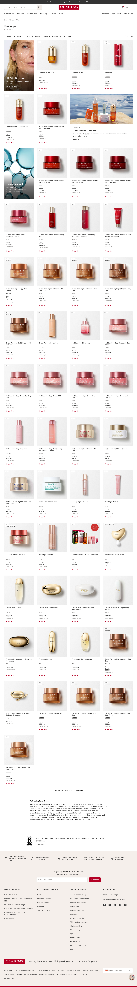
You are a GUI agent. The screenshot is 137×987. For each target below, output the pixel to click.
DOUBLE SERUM (10, 895)
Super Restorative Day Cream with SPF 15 (18, 900)
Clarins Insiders (76, 926)
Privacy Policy (9, 978)
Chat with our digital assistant (115, 899)
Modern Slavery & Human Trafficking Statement (35, 974)
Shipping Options (44, 899)
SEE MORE (75, 139)
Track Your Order (44, 910)
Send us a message (110, 895)
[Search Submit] (39, 7)
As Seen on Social (77, 918)
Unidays (73, 914)
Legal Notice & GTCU (46, 970)
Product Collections (78, 945)
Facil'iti (84, 974)
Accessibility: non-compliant (68, 974)
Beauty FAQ (75, 941)
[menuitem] (123, 7)
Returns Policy (43, 903)
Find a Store (75, 937)
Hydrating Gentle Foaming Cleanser (18, 909)
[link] (101, 119)
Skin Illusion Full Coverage (14, 905)
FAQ (39, 895)
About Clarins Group (78, 895)
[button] (8, 30)
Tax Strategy (9, 974)
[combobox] (118, 970)
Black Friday (9, 918)
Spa (71, 934)
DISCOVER (9, 195)
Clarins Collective (77, 910)
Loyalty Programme (78, 903)
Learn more (40, 844)
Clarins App (74, 906)
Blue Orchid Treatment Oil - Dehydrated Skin (15, 914)
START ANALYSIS (11, 86)
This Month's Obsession (79, 922)
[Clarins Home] (69, 7)
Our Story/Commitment (79, 899)
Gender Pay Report (90, 970)
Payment (40, 906)
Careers (73, 949)
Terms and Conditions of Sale (68, 970)
